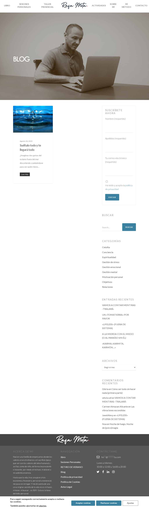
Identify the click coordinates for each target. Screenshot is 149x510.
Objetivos (107, 281)
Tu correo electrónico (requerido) (116, 160)
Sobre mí (113, 5)
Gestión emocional (111, 267)
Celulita (106, 247)
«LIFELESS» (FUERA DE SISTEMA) (114, 326)
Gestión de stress (110, 262)
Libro (7, 5)
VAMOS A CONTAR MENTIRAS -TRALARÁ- (118, 307)
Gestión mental (109, 272)
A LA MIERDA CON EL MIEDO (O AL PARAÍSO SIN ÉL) (118, 336)
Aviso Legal (66, 486)
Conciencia (23, 110)
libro (63, 457)
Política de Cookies (70, 481)
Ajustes (130, 503)
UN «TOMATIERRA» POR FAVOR (115, 316)
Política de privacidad (71, 476)
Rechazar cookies (109, 503)
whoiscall (106, 397)
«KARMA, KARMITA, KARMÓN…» (113, 345)
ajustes (42, 505)
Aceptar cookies (83, 503)
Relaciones (107, 286)
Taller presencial (47, 5)
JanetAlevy (107, 415)
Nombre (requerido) (115, 118)
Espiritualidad (109, 257)
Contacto (141, 5)
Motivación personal (112, 277)
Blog (63, 472)
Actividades (99, 5)
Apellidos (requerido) (115, 138)
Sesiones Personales (24, 5)
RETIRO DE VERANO (72, 467)
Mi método (126, 5)
